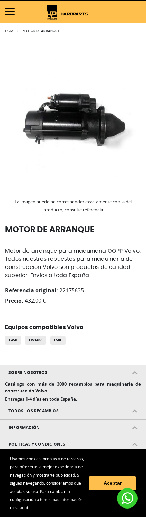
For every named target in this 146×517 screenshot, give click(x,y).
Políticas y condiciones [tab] (37, 444)
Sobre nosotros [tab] (28, 372)
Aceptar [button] (113, 483)
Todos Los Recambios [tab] (33, 411)
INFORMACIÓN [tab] (24, 427)
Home (10, 31)
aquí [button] (24, 507)
